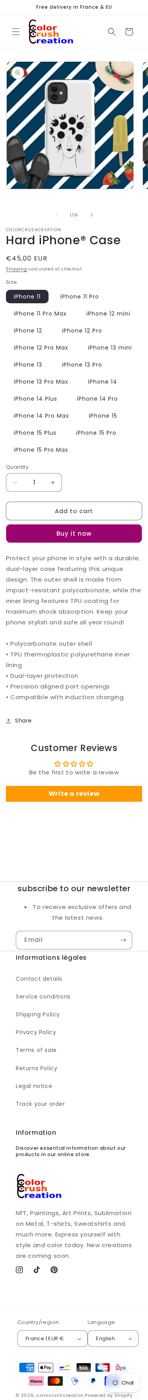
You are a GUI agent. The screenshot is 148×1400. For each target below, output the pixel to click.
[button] (15, 31)
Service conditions (43, 997)
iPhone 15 (103, 416)
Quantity (17, 467)
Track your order (40, 1104)
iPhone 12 (28, 331)
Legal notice (34, 1086)
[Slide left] (57, 215)
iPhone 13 (28, 365)
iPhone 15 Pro (96, 433)
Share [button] (23, 721)
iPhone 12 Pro (82, 331)
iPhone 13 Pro (82, 365)
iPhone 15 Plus (35, 433)
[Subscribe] (123, 940)
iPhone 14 (102, 382)
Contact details (39, 979)
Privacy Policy (36, 1032)
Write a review (74, 793)
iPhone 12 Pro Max (41, 348)
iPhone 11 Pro (79, 297)
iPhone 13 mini (110, 348)
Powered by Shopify (109, 1395)
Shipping (16, 269)
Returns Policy (36, 1068)
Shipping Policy (38, 1014)
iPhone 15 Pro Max (41, 450)
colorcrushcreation (60, 1395)
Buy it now (74, 533)
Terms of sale (36, 1050)
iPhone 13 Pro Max (41, 382)
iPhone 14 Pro (97, 399)
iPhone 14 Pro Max (41, 416)
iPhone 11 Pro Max (40, 314)
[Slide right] (91, 215)
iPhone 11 (27, 297)
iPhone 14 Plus (35, 399)
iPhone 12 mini (108, 314)
